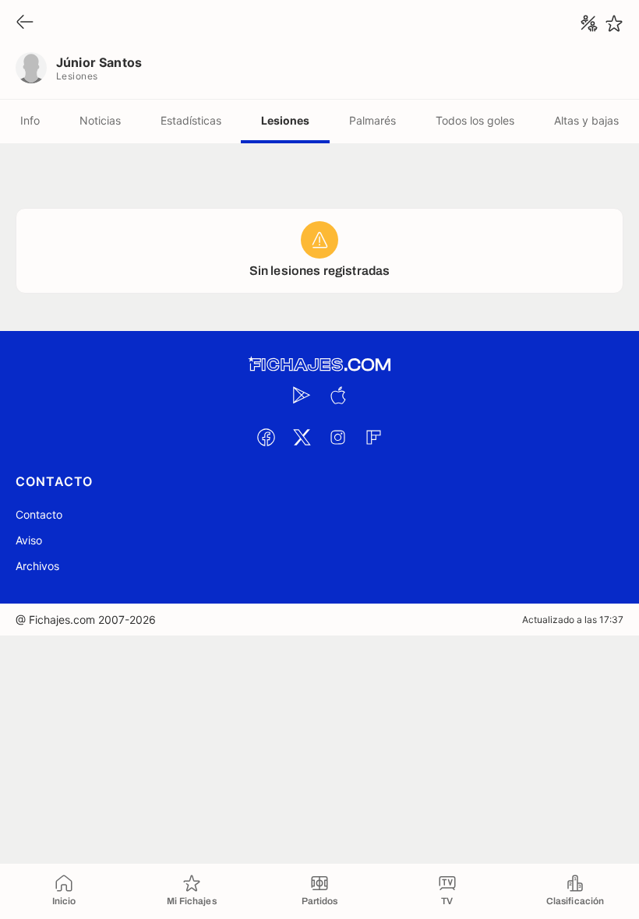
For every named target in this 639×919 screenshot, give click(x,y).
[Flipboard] (373, 437)
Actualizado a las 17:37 (572, 619)
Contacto (39, 514)
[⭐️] (614, 23)
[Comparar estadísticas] (589, 23)
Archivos (37, 565)
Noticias (100, 120)
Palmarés (372, 120)
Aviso (29, 540)
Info (30, 120)
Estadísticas (191, 120)
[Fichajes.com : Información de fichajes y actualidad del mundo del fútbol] (319, 365)
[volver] (25, 22)
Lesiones (285, 120)
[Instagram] (337, 437)
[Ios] (337, 395)
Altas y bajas (586, 120)
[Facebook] (265, 437)
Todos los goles (475, 120)
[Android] (301, 395)
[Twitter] (301, 437)
